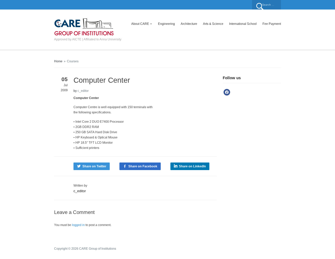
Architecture (189, 23)
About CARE (140, 23)
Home (58, 61)
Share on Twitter (94, 166)
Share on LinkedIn (192, 166)
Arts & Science (213, 23)
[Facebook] (227, 92)
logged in (78, 225)
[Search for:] (266, 5)
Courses (73, 61)
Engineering (166, 23)
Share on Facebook (142, 166)
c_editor (83, 90)
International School (243, 23)
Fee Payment (271, 23)
